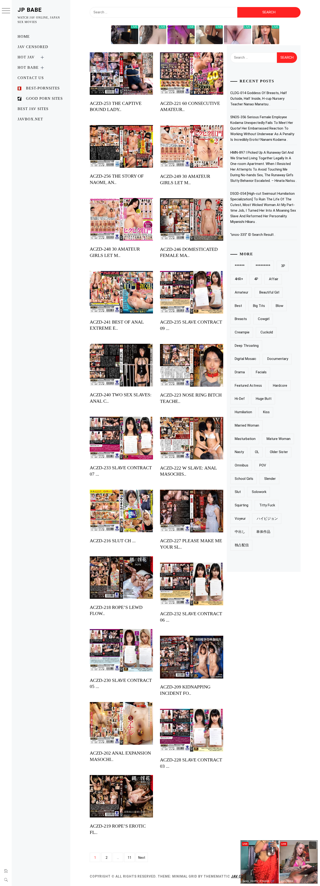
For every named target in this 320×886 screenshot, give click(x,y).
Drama (240, 372)
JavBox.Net (30, 119)
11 (129, 857)
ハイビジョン (267, 518)
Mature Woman (278, 439)
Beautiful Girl (269, 292)
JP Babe (30, 10)
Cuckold (266, 332)
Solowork (259, 492)
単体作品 (263, 532)
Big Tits (259, 306)
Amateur (241, 292)
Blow (279, 306)
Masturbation (245, 439)
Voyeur (240, 518)
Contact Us (31, 78)
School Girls (244, 479)
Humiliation (243, 412)
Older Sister (279, 452)
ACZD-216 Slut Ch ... (113, 540)
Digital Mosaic (245, 359)
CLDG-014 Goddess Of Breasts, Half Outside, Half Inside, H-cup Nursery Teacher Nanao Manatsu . (258, 98)
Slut (238, 492)
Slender (270, 479)
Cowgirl (263, 319)
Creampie (242, 332)
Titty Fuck (267, 505)
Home (24, 36)
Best (238, 306)
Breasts (241, 319)
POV (262, 465)
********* (263, 266)
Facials (261, 372)
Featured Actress (248, 385)
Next (141, 857)
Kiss (266, 412)
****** (240, 266)
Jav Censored (33, 47)
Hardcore (280, 385)
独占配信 (242, 545)
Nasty (239, 452)
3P (283, 266)
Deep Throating (247, 346)
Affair (273, 279)
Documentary (277, 359)
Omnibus (241, 465)
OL (257, 452)
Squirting (241, 505)
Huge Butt (264, 399)
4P (256, 279)
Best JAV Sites (33, 109)
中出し (240, 532)
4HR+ (239, 279)
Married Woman (247, 425)
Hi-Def (240, 399)
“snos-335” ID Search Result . (252, 235)
